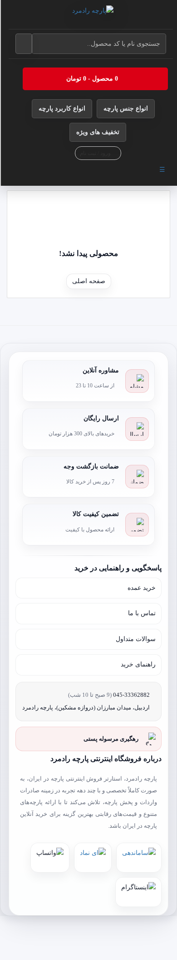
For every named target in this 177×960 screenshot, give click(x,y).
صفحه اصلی (88, 281)
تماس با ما (142, 613)
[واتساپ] (49, 858)
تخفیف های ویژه (97, 132)
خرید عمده (142, 587)
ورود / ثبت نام (96, 153)
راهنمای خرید (138, 664)
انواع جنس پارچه (125, 108)
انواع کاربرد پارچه (62, 108)
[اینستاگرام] (138, 892)
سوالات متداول (136, 639)
